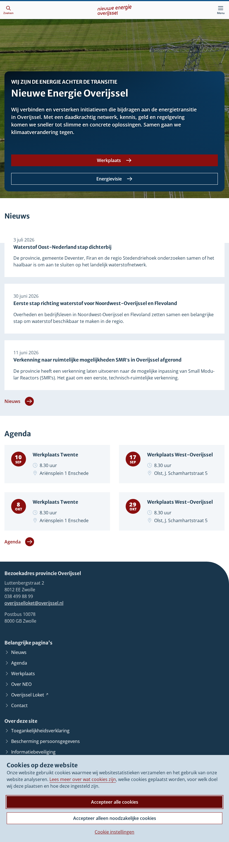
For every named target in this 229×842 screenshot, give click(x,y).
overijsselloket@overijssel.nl (33, 603)
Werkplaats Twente (55, 455)
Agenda (12, 542)
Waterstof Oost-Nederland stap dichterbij (62, 247)
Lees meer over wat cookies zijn (82, 779)
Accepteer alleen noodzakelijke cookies (114, 818)
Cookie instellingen (114, 832)
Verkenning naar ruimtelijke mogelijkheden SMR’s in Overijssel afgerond (97, 360)
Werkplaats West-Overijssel (180, 455)
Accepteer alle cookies (114, 802)
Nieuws (12, 401)
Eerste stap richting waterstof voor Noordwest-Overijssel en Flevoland (95, 303)
